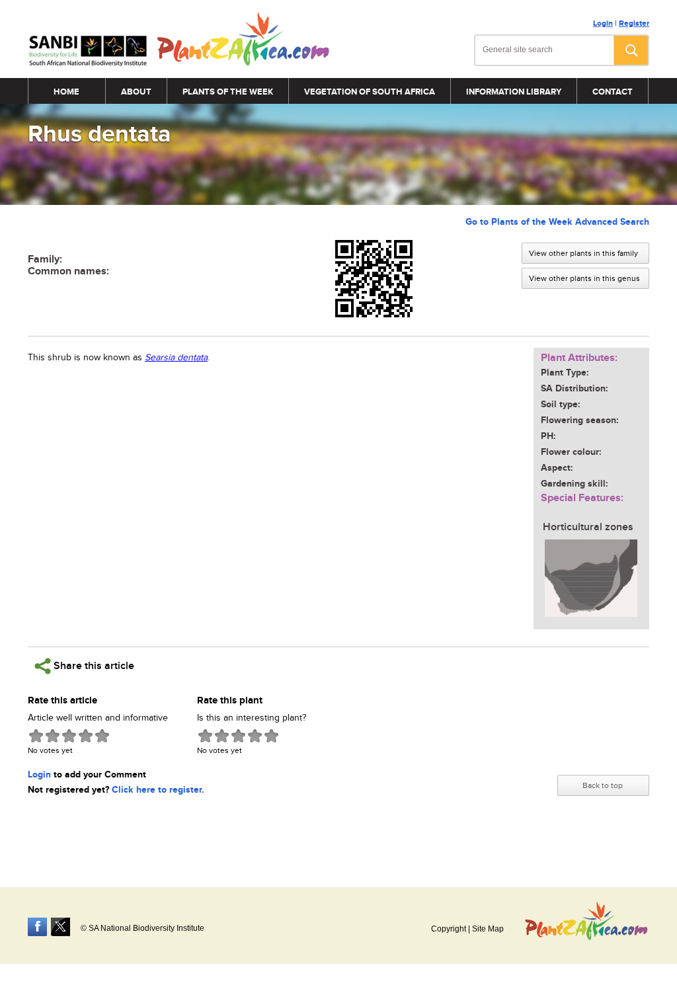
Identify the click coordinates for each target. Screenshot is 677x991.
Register (634, 23)
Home (66, 92)
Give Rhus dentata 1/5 (36, 735)
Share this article (92, 666)
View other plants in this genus (584, 278)
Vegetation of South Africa (369, 92)
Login (603, 23)
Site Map (488, 928)
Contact (612, 92)
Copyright (448, 928)
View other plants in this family (583, 253)
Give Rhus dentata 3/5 (69, 735)
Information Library (513, 92)
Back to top (602, 785)
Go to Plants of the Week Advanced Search (557, 221)
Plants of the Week (227, 92)
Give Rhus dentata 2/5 (52, 735)
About (136, 92)
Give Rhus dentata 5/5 (102, 735)
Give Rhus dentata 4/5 (85, 735)
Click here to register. (158, 789)
